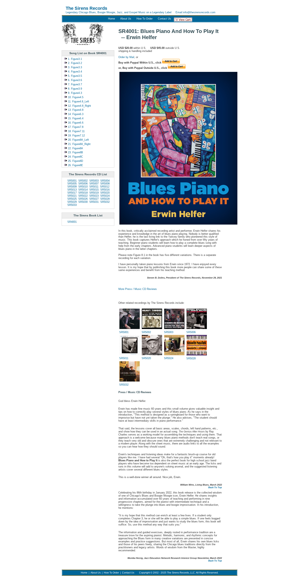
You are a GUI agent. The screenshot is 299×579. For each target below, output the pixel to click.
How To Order (144, 18)
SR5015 (94, 189)
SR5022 (83, 195)
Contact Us (164, 18)
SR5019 (94, 192)
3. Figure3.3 (74, 67)
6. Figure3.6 (74, 80)
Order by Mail (126, 57)
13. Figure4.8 (75, 109)
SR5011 (93, 186)
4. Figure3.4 (74, 71)
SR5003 (94, 180)
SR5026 (83, 198)
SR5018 (83, 192)
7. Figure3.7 (74, 84)
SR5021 (72, 195)
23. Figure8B (75, 152)
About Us (125, 18)
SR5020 (105, 192)
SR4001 (72, 221)
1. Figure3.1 (74, 58)
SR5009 (72, 186)
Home (111, 18)
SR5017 (72, 192)
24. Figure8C (75, 156)
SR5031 (94, 201)
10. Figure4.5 (75, 97)
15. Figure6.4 (75, 118)
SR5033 (72, 204)
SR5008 (105, 183)
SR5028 (105, 198)
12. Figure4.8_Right (79, 105)
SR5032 (105, 201)
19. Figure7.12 (76, 135)
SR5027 (94, 198)
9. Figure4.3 (74, 92)
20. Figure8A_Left (78, 139)
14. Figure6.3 (75, 114)
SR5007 (94, 183)
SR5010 (83, 186)
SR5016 (105, 189)
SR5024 (105, 195)
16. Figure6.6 (75, 122)
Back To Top (215, 487)
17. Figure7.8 (75, 126)
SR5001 (72, 180)
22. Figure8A (75, 148)
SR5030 (83, 201)
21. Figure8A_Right (79, 144)
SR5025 (72, 198)
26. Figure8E (75, 165)
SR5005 (72, 183)
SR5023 (94, 195)
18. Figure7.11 (76, 131)
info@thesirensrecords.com (199, 12)
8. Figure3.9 (74, 88)
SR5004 (105, 180)
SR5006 (83, 183)
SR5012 (104, 186)
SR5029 (72, 201)
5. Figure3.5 (74, 75)
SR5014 (83, 189)
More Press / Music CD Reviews (137, 289)
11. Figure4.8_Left (78, 101)
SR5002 (83, 180)
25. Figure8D (75, 160)
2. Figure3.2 (74, 63)
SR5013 (72, 189)
